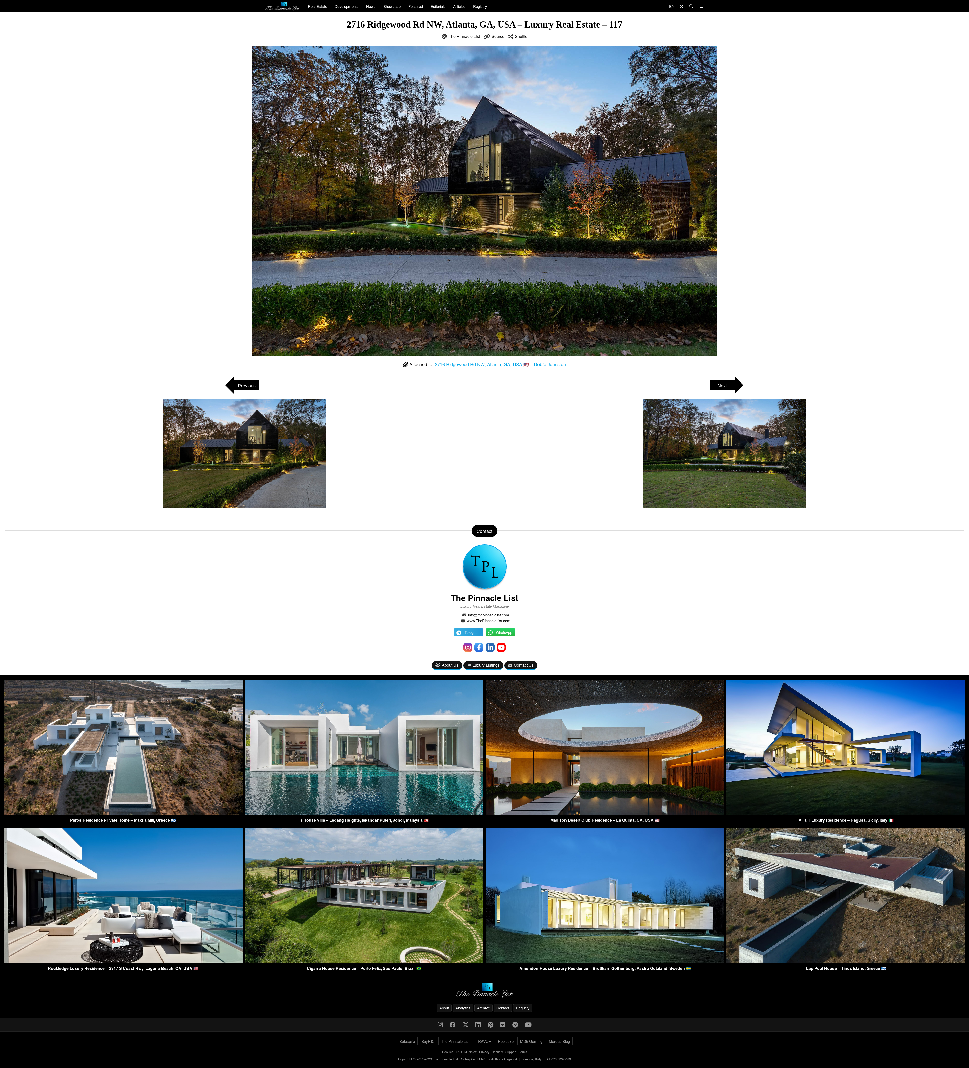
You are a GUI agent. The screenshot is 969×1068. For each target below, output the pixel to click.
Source (498, 36)
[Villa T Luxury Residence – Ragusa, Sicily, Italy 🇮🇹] (845, 813)
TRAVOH (483, 1041)
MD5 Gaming (531, 1041)
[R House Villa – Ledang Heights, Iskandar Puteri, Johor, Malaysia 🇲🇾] (364, 813)
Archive (483, 1007)
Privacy (484, 1052)
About (444, 1007)
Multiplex (470, 1052)
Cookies (447, 1052)
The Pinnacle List (464, 36)
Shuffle (521, 36)
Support (510, 1052)
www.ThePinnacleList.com (488, 620)
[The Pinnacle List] (484, 990)
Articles (459, 6)
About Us (450, 665)
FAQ (459, 1052)
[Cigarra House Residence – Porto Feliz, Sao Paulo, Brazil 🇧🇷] (364, 961)
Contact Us (524, 665)
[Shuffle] (681, 6)
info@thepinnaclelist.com (488, 614)
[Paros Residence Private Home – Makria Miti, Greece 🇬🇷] (123, 813)
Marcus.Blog (559, 1041)
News (371, 6)
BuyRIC (428, 1041)
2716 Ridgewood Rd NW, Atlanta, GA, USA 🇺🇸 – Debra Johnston (500, 364)
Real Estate (317, 6)
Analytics (463, 1007)
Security (497, 1052)
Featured (415, 6)
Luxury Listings (486, 665)
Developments (347, 6)
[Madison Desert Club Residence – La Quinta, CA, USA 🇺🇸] (605, 813)
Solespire (407, 1041)
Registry (480, 6)
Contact (502, 1007)
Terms (523, 1052)
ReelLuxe (506, 1041)
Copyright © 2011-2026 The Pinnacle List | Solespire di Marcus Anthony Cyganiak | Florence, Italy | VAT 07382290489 (484, 1059)
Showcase (392, 6)
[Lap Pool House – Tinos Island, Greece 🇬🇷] (845, 961)
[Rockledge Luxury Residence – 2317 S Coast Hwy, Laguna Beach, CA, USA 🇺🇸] (123, 961)
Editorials (438, 6)
